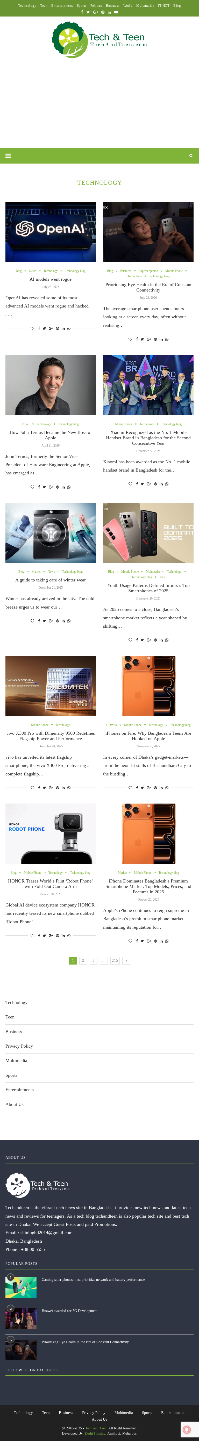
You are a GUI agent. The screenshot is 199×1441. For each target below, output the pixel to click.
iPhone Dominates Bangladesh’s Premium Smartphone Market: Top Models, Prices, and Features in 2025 (148, 886)
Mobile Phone (174, 271)
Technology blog (75, 271)
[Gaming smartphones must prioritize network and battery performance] (21, 1287)
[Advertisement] (99, 109)
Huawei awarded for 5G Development (69, 1311)
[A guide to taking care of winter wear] (50, 533)
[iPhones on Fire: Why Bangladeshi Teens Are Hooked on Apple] (148, 686)
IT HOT (163, 5)
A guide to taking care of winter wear (50, 579)
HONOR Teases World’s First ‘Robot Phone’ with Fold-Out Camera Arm (50, 883)
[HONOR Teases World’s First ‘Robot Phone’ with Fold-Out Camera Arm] (50, 834)
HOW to (111, 725)
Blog (177, 5)
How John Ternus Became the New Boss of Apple (51, 435)
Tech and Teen (95, 1428)
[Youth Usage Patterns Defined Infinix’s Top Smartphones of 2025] (148, 533)
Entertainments (19, 1089)
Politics (96, 5)
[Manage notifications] (187, 1430)
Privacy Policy (19, 1046)
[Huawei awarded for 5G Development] (21, 1318)
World (128, 5)
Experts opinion (148, 271)
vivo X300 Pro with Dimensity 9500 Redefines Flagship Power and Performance (50, 736)
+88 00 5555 (33, 1249)
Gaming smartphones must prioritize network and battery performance (93, 1280)
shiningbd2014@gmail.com (46, 1232)
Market (36, 571)
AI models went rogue (51, 279)
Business (112, 5)
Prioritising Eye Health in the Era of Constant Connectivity (148, 287)
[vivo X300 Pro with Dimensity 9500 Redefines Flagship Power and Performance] (50, 686)
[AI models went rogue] (50, 232)
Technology (27, 5)
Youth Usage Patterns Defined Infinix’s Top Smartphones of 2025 (148, 588)
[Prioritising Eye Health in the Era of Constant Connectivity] (148, 232)
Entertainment (62, 5)
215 (115, 960)
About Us (14, 1104)
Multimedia (145, 5)
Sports (82, 5)
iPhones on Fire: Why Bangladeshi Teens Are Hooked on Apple (148, 736)
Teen (43, 5)
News (32, 271)
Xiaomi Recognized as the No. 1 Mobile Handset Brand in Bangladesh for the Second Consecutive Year (148, 438)
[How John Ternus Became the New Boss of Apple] (50, 385)
